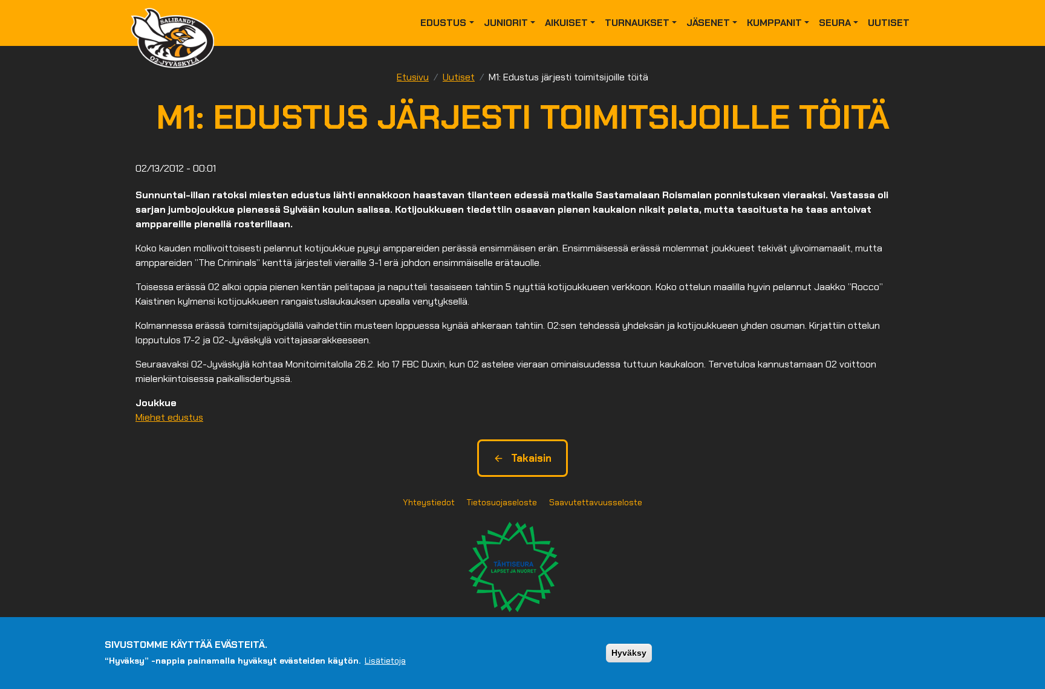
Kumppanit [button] (774, 22)
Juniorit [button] (506, 22)
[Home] (177, 23)
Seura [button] (835, 22)
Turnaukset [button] (637, 22)
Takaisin (531, 458)
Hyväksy (628, 653)
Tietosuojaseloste (502, 502)
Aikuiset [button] (566, 22)
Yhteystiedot (429, 502)
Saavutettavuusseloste (595, 502)
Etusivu (413, 77)
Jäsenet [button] (708, 22)
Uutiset (889, 22)
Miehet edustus (169, 417)
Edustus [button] (443, 22)
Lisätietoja (385, 660)
